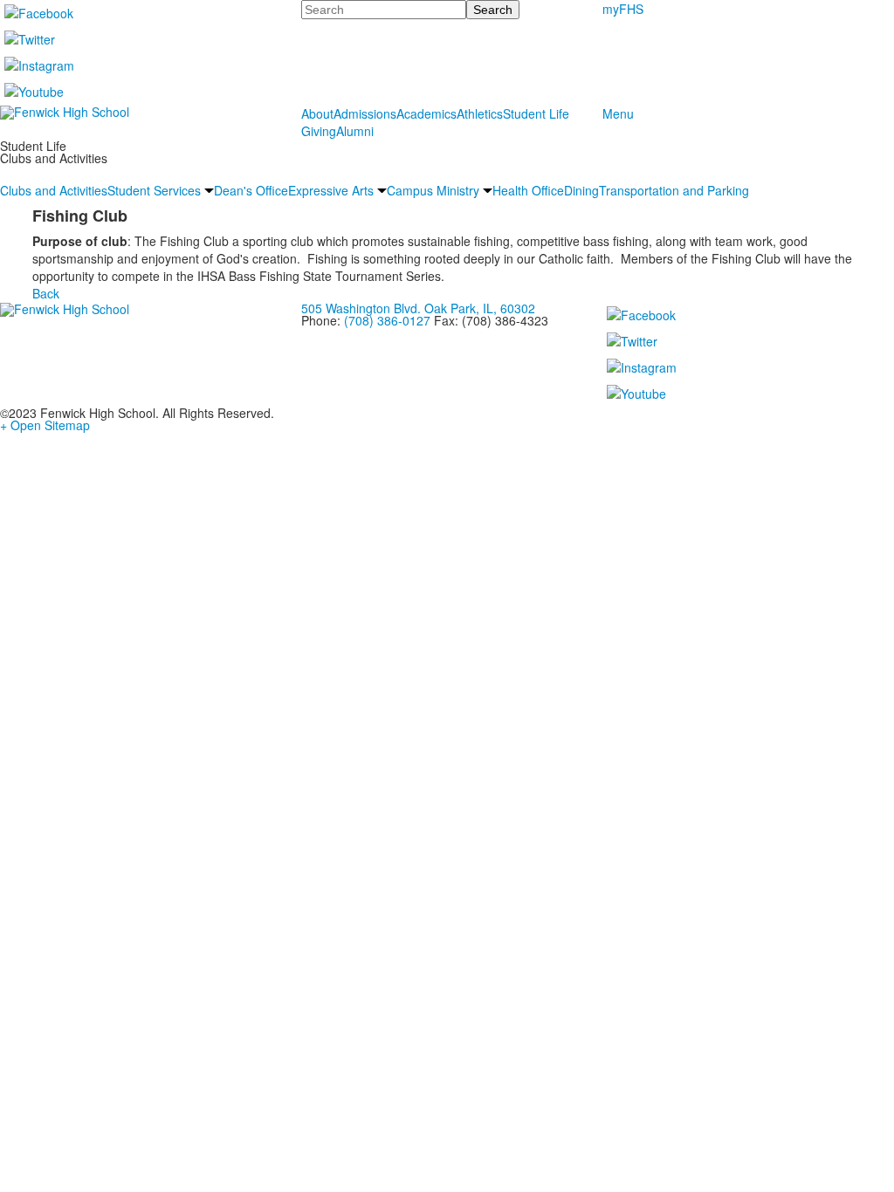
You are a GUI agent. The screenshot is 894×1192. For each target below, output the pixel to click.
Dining (581, 190)
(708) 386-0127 (387, 320)
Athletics (480, 113)
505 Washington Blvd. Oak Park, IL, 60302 (418, 308)
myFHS (622, 8)
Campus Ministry (433, 190)
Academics (426, 113)
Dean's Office (251, 190)
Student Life (536, 113)
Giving (318, 131)
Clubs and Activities (53, 190)
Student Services (154, 190)
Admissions (365, 113)
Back (45, 293)
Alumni (355, 131)
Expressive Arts (331, 190)
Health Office (528, 190)
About (317, 113)
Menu (618, 113)
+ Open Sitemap (45, 425)
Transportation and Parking (674, 190)
